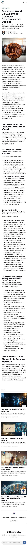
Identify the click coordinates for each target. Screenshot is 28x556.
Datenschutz (22, 517)
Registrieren (6, 517)
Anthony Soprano (11, 32)
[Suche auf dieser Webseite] (23, 2)
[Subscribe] (24, 542)
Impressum (14, 517)
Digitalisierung (6, 8)
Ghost (16, 520)
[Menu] (26, 2)
